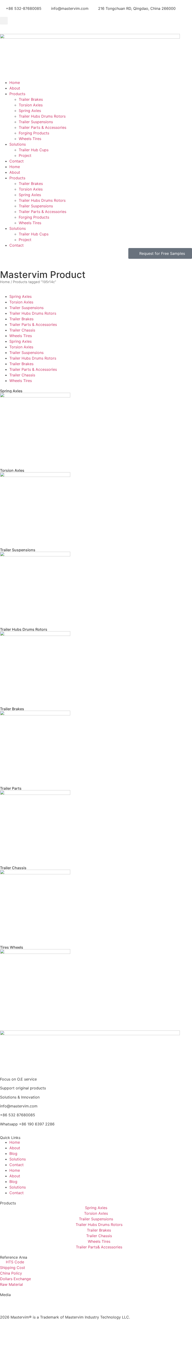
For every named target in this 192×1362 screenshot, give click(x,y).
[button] (4, 21)
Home (14, 82)
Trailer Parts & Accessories (42, 127)
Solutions (17, 144)
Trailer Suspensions (36, 121)
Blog (13, 1153)
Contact (16, 161)
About (14, 88)
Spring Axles (30, 110)
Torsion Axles (31, 105)
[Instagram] (6, 1302)
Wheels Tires (30, 138)
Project (25, 155)
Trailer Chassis (22, 330)
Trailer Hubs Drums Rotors (42, 116)
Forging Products (34, 133)
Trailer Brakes (31, 99)
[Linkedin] (31, 1302)
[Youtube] (19, 1302)
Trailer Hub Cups (33, 150)
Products (17, 93)
